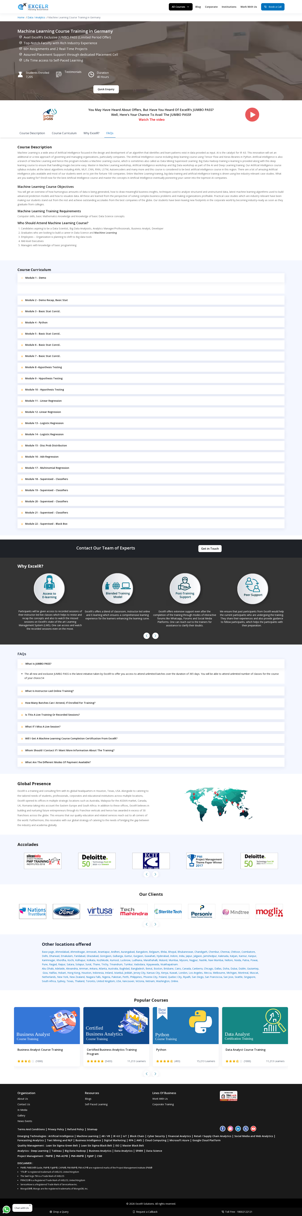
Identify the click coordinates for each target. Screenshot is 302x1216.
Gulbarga (118, 956)
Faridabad (79, 956)
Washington (163, 981)
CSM (99, 1156)
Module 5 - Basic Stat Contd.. (43, 333)
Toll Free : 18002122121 (238, 1211)
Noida (237, 960)
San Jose (228, 977)
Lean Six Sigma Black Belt (96, 1145)
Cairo (178, 968)
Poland (163, 977)
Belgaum (154, 951)
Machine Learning (87, 1136)
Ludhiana (137, 960)
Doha (226, 968)
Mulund (163, 960)
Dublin (242, 968)
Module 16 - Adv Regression (42, 456)
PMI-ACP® (62, 1156)
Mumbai (173, 960)
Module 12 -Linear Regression (43, 412)
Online (174, 981)
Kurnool (114, 960)
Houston (86, 972)
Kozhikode (103, 960)
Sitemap (92, 1129)
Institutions (229, 6)
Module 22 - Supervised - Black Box (46, 523)
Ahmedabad (62, 951)
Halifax (53, 972)
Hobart (62, 972)
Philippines (136, 977)
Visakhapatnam (169, 964)
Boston (158, 968)
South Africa (49, 981)
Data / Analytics (36, 17)
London (183, 972)
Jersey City (139, 972)
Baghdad (124, 968)
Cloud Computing (155, 1140)
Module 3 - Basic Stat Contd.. (43, 311)
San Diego (198, 977)
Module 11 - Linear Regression (43, 400)
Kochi (70, 960)
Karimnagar (48, 960)
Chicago (208, 968)
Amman (83, 968)
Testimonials (72, 72)
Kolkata (91, 960)
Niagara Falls (93, 977)
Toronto (90, 981)
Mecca (207, 972)
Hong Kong (73, 972)
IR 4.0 (116, 1136)
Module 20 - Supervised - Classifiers (46, 501)
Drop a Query (61, 1211)
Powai (253, 960)
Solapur (80, 964)
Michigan (231, 972)
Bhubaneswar (185, 951)
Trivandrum (116, 964)
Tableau (57, 1150)
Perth (126, 977)
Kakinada (223, 956)
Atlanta (103, 968)
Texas (70, 981)
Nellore (229, 960)
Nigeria (106, 977)
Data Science (154, 1150)
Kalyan (233, 956)
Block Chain (137, 1136)
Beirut (149, 968)
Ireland (109, 972)
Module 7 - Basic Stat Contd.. (43, 356)
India (181, 956)
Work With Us (248, 6)
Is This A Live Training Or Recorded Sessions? (52, 714)
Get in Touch (210, 549)
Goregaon (105, 956)
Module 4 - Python (36, 322)
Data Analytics (123, 1150)
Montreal (243, 972)
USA (118, 981)
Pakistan (116, 977)
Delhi (45, 956)
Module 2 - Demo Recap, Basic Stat (46, 300)
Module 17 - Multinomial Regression (47, 467)
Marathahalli (150, 960)
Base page (48, 951)
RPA (131, 1140)
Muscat (254, 972)
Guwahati (150, 956)
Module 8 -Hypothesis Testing (43, 367)
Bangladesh (137, 968)
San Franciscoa (213, 977)
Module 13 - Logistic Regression (44, 423)
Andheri (115, 951)
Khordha (61, 960)
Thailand (79, 981)
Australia (113, 968)
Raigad (53, 964)
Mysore (183, 960)
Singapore (249, 977)
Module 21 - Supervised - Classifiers (46, 512)
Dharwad (54, 956)
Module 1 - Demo (35, 277)
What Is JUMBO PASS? (38, 663)
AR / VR (106, 1136)
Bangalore (142, 951)
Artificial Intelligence (61, 1136)
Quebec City (175, 977)
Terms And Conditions (31, 1129)
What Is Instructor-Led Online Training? (49, 691)
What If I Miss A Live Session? (42, 726)
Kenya (164, 972)
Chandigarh (201, 951)
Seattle (239, 977)
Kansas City (153, 972)
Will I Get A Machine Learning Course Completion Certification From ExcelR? (71, 738)
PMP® (49, 1156)
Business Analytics (100, 1150)
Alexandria (72, 968)
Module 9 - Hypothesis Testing (44, 378)
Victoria (140, 981)
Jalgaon (197, 956)
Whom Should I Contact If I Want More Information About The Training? (69, 750)
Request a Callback (146, 1211)
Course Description (32, 133)
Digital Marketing (115, 1140)
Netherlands (49, 977)
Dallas (217, 968)
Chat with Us (22, 1207)
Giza (45, 972)
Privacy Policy (56, 1129)
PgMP (90, 1156)
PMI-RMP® (77, 1156)
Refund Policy (75, 1129)
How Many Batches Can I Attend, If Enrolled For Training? (60, 702)
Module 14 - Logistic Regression (44, 434)
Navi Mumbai (215, 960)
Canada (186, 968)
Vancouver (128, 981)
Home (20, 17)
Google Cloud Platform (206, 1140)
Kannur (243, 956)
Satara (70, 964)
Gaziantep (252, 968)
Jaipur (189, 956)
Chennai (224, 951)
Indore (174, 956)
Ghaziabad (93, 956)
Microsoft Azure (179, 1140)
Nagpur (193, 960)
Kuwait (173, 972)
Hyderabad (163, 956)
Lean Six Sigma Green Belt (62, 1145)
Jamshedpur (210, 956)
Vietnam (150, 981)
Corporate (211, 6)
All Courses (178, 6)
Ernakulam (67, 956)
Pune (45, 964)
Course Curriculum (64, 133)
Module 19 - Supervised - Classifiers (46, 490)
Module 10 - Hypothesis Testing (44, 389)
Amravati (91, 951)
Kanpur (252, 956)
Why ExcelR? (91, 133)
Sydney (61, 981)
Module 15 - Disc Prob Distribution (46, 445)
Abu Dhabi (48, 968)
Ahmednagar (77, 951)
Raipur (61, 964)
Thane (96, 964)
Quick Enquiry (106, 89)
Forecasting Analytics (30, 1140)
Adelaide (60, 968)
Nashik (203, 960)
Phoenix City (150, 977)
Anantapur (104, 951)
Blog (198, 6)
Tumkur (128, 964)
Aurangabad (128, 951)
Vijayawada (152, 964)
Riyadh (186, 977)
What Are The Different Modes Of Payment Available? (58, 762)
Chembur (214, 951)
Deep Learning (39, 1150)
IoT (125, 1136)
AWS (139, 1140)
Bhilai (164, 951)
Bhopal (172, 951)
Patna (245, 960)
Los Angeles (196, 972)
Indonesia (98, 972)
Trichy (104, 964)
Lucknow (125, 960)
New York (62, 977)
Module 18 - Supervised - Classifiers (46, 479)
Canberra (197, 968)
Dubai (234, 968)
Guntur (128, 956)
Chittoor (235, 951)
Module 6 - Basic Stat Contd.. (43, 344)
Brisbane (169, 968)
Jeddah (128, 972)
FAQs (109, 133)
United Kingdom (106, 981)
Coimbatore (248, 951)
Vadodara (139, 964)
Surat (88, 964)
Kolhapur (80, 960)
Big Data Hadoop (75, 1150)
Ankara (93, 968)
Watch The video (152, 119)
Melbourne (219, 972)
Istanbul (118, 972)
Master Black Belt (133, 1145)
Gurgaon (138, 956)
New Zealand (77, 977)
